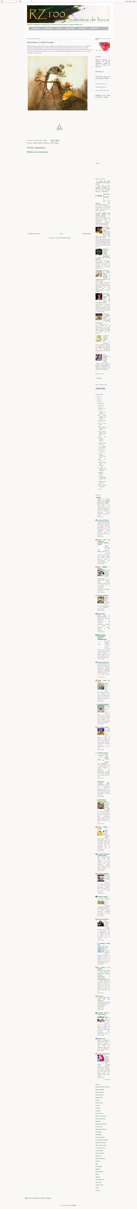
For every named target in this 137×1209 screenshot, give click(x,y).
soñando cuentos (102, 896)
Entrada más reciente (34, 233)
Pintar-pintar (99, 1166)
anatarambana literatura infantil (102, 800)
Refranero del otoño (107, 707)
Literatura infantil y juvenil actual (103, 1013)
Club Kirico (100, 781)
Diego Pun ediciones (101, 1116)
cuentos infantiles (37, 143)
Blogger (74, 1205)
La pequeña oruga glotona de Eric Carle (102, 447)
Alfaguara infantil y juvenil (102, 1087)
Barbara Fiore (99, 1097)
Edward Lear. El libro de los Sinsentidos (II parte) (102, 428)
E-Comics (100, 996)
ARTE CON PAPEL (102, 460)
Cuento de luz (99, 1113)
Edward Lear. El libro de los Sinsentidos (102, 485)
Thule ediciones (100, 1179)
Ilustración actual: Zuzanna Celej (106, 338)
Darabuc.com (101, 1038)
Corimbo (98, 1108)
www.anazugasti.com (101, 87)
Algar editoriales (100, 1089)
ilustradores (46, 143)
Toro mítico (99, 1182)
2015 (98, 398)
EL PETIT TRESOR (102, 873)
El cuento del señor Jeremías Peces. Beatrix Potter (103, 183)
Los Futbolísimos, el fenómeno (107, 1019)
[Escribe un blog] (53, 140)
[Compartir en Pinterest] (58, 140)
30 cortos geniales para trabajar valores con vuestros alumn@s (103, 214)
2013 (98, 401)
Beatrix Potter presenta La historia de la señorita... (102, 417)
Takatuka (98, 1177)
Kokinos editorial (100, 1137)
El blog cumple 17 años (107, 642)
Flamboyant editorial (101, 1129)
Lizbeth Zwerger (54, 143)
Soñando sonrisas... (103, 753)
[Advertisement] (59, 213)
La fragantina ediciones (102, 1140)
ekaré (97, 1187)
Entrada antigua (86, 233)
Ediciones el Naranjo (101, 1124)
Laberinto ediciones (101, 1142)
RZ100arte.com (100, 71)
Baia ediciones (99, 1095)
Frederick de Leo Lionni (102, 409)
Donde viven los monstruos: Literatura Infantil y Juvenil (103, 542)
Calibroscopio (99, 1103)
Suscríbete (99, 378)
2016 (98, 396)
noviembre (100, 405)
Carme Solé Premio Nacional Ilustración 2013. (102, 439)
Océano (98, 1161)
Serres (97, 1174)
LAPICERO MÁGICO (103, 704)
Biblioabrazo (101, 614)
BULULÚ (107, 898)
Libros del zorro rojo (101, 1145)
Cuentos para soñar (103, 662)
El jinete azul (99, 1126)
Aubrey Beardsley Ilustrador (102, 443)
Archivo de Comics (102, 919)
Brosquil (98, 1100)
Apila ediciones (100, 1092)
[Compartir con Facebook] (57, 140)
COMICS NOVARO (102, 595)
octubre (100, 406)
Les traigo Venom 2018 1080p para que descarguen (103, 999)
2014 (98, 399)
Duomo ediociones (100, 1118)
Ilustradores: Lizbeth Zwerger (100, 473)
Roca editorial (99, 1171)
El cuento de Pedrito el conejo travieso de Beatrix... (102, 469)
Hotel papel (99, 1132)
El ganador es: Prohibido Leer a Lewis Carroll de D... (102, 478)
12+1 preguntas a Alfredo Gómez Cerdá (106, 357)
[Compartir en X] (55, 140)
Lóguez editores (100, 1153)
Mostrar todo (107, 1079)
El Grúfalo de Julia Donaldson (102, 482)
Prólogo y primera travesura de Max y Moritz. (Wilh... (102, 433)
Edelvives (98, 1121)
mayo (99, 488)
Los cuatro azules (100, 1148)
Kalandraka (99, 1134)
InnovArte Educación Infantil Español (103, 854)
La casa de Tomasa (102, 520)
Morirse (107, 683)
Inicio (61, 233)
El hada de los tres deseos (102, 450)
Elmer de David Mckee (102, 424)
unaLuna (98, 1190)
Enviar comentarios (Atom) (63, 238)
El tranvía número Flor (103, 663)
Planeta (98, 1169)
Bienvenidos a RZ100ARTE (106, 196)
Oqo (97, 1164)
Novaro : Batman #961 (107, 599)
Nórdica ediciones (100, 1158)
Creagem (98, 1110)
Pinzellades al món (103, 727)
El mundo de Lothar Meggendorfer (102, 412)
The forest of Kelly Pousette (107, 877)
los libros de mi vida (103, 1053)
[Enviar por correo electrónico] (51, 140)
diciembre (100, 403)
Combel (98, 1105)
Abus (99, 857)
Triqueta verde (99, 1185)
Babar (99, 497)
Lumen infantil (99, 1150)
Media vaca (99, 1156)
